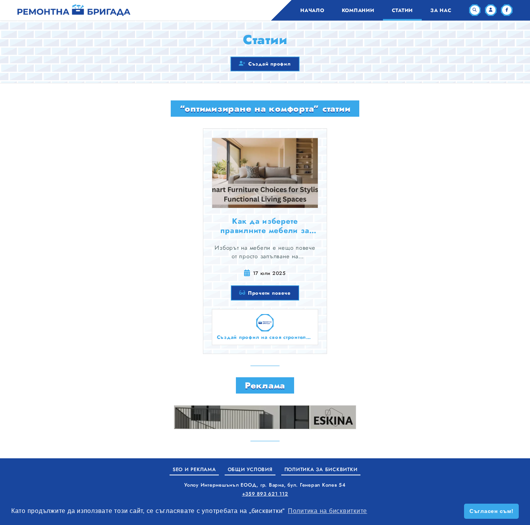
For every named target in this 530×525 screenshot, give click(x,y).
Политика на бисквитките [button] (327, 511)
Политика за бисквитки (321, 469)
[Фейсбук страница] (507, 10)
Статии (402, 10)
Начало (312, 10)
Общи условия (250, 469)
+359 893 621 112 (265, 493)
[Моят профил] (491, 10)
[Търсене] (475, 10)
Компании (358, 10)
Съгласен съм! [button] (491, 511)
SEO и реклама (194, 469)
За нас (441, 10)
